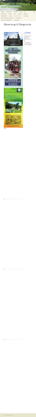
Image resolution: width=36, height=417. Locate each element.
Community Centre (3, 13)
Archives (21, 11)
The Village (2, 11)
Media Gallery (26, 13)
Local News (10, 13)
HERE (28, 42)
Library (15, 13)
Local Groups (20, 13)
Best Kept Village (16, 20)
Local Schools (16, 11)
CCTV (25, 11)
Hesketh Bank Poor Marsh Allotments (6, 20)
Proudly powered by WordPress (8, 415)
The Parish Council (9, 11)
